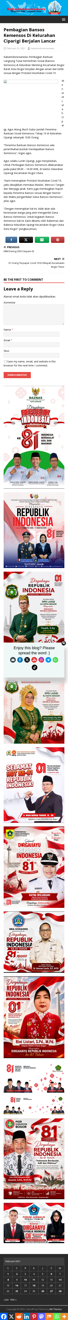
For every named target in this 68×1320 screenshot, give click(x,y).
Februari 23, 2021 (16, 48)
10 (25, 1279)
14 (60, 1279)
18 (34, 1285)
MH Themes (56, 1309)
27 (51, 1291)
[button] (63, 19)
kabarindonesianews (42, 48)
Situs (6, 350)
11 (34, 1279)
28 (60, 1291)
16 (16, 1285)
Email (7, 340)
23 (16, 1291)
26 (42, 1291)
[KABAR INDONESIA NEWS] (34, 13)
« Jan (6, 1299)
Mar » (14, 1299)
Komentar (9, 302)
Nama (8, 329)
